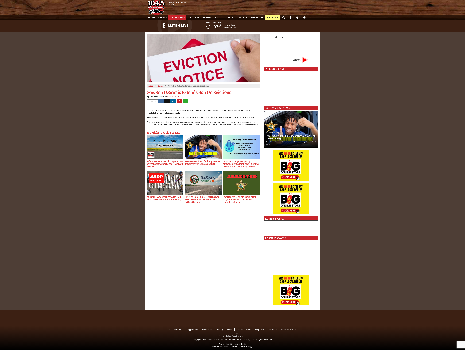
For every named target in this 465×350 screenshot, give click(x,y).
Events (206, 17)
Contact (241, 17)
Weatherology (246, 346)
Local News (177, 17)
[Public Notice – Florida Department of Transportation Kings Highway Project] (165, 147)
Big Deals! (272, 17)
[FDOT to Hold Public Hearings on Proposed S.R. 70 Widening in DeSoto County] (203, 183)
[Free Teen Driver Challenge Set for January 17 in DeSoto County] (203, 147)
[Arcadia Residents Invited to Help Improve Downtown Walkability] (165, 183)
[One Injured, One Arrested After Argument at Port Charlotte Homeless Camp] (241, 183)
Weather (193, 17)
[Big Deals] (291, 290)
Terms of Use (207, 329)
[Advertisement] (291, 165)
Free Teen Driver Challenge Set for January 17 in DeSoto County (290, 137)
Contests (227, 17)
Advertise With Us (244, 329)
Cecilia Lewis (173, 97)
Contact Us (272, 329)
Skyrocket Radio (239, 344)
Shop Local (259, 329)
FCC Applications (191, 329)
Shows (162, 17)
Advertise (256, 17)
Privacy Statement (225, 329)
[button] (283, 17)
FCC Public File (175, 329)
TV (216, 17)
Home (151, 17)
